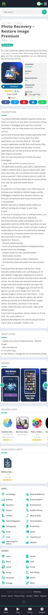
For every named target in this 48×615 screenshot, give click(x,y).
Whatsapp (42, 102)
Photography (18, 23)
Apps (10, 23)
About (10, 596)
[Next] (46, 385)
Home (3, 23)
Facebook (5, 102)
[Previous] (2, 385)
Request (43, 596)
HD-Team (28, 66)
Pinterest (24, 102)
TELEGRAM (13, 87)
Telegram (33, 102)
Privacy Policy (19, 596)
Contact (29, 596)
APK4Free (37, 592)
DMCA (36, 596)
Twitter (15, 102)
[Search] (44, 12)
